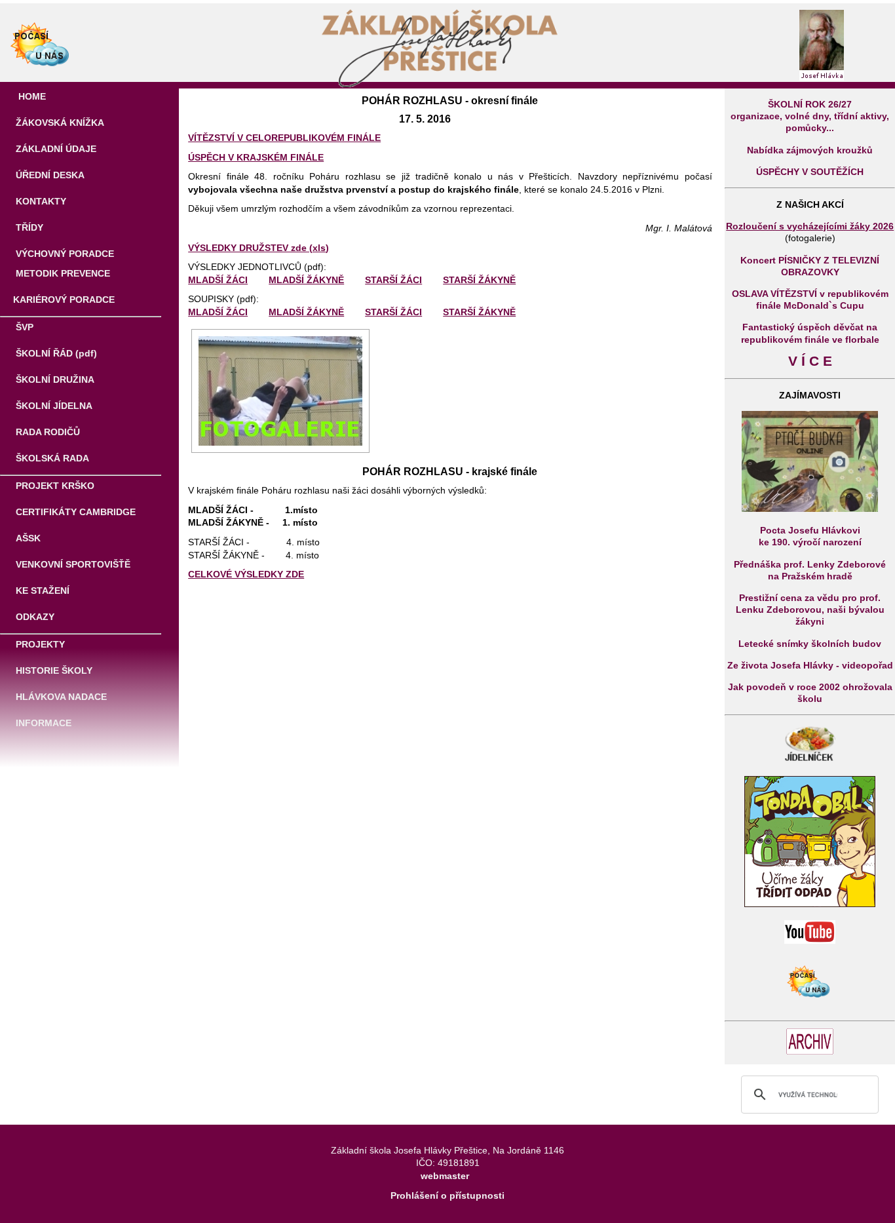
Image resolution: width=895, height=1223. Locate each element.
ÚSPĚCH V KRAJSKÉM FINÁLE (256, 157)
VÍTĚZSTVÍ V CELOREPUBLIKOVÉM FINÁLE (284, 137)
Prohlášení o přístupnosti (447, 1195)
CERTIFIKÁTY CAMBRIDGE (74, 512)
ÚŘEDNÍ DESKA (49, 175)
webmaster (445, 1176)
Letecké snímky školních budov (809, 643)
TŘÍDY (28, 227)
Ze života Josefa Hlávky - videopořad (810, 665)
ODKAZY (33, 617)
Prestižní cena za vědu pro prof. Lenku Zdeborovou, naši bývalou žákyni (810, 609)
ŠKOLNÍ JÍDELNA (52, 405)
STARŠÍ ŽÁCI (393, 280)
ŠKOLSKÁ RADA (51, 458)
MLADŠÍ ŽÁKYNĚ (306, 280)
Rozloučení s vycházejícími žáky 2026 (810, 226)
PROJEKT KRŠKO (53, 485)
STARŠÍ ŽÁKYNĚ (479, 280)
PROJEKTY (39, 644)
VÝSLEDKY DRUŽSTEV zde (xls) (258, 248)
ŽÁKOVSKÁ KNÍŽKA (58, 122)
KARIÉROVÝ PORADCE (64, 299)
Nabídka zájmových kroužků (810, 150)
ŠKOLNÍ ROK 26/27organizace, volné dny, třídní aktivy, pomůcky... (810, 116)
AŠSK (27, 538)
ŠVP (23, 327)
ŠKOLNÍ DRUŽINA (53, 379)
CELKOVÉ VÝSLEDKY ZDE (246, 574)
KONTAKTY (39, 201)
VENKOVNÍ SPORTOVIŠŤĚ (71, 564)
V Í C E (810, 361)
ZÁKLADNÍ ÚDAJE (54, 149)
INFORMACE (42, 723)
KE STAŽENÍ (41, 590)
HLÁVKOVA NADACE (60, 696)
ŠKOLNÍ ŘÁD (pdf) (55, 353)
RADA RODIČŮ (46, 432)
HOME (31, 96)
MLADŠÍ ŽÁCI (218, 280)
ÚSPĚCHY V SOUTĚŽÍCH (810, 171)
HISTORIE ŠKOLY (52, 670)
